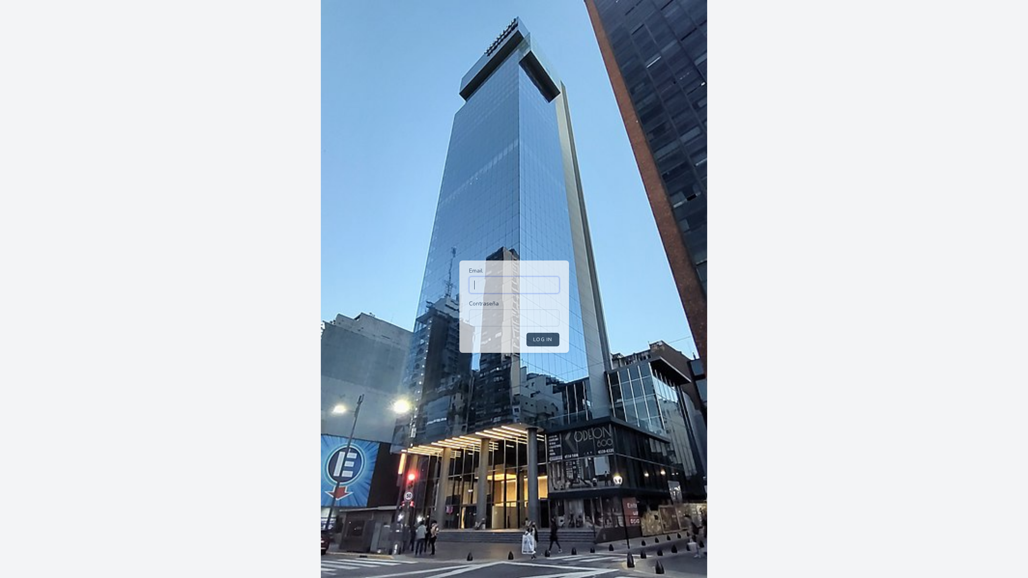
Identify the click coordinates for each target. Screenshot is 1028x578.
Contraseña (484, 303)
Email (476, 271)
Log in (542, 339)
